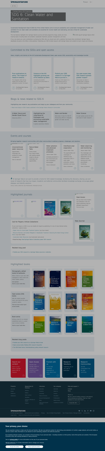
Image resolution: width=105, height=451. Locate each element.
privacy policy (14, 439)
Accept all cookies (14, 446)
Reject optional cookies (34, 446)
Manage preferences (11, 442)
